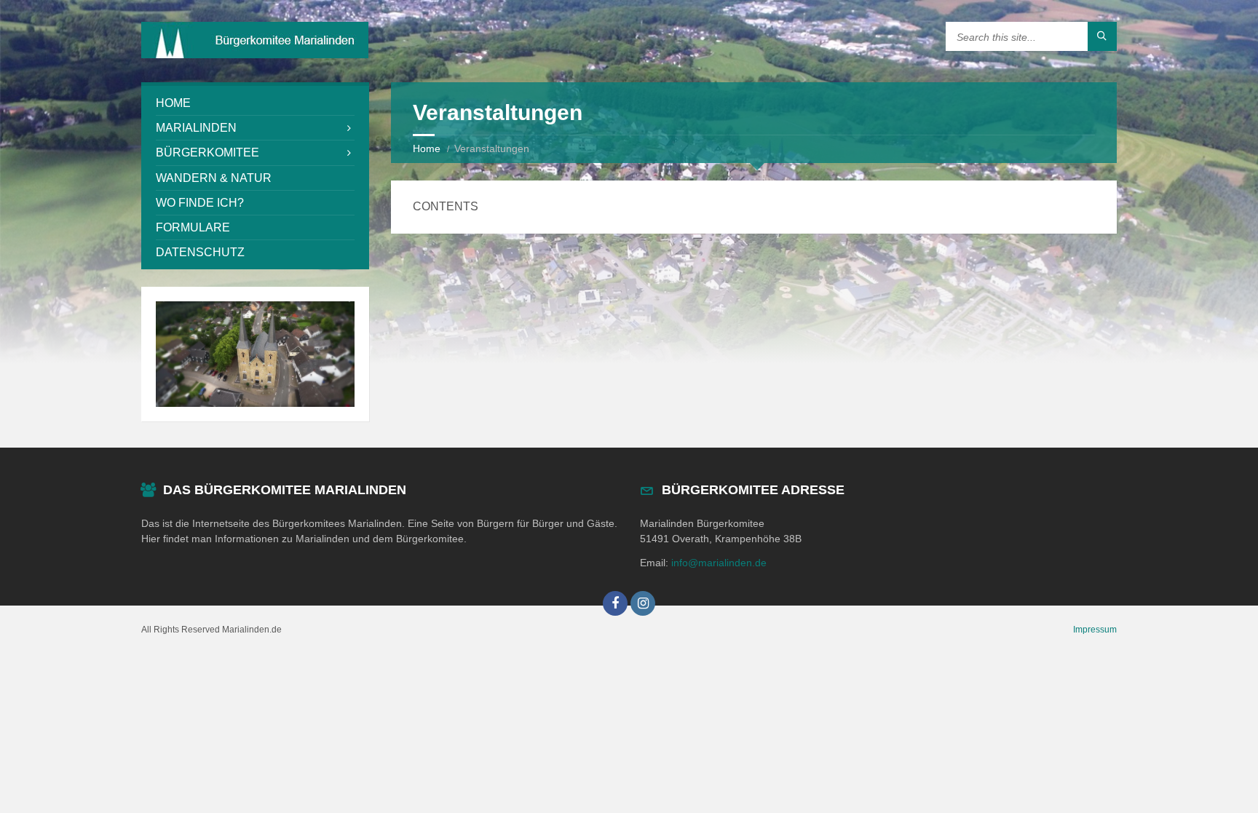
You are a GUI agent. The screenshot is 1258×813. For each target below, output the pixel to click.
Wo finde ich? (200, 203)
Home (426, 148)
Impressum (1095, 629)
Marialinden (196, 128)
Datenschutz (200, 252)
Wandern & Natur (214, 178)
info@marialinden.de (719, 562)
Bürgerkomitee (207, 152)
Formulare (193, 227)
